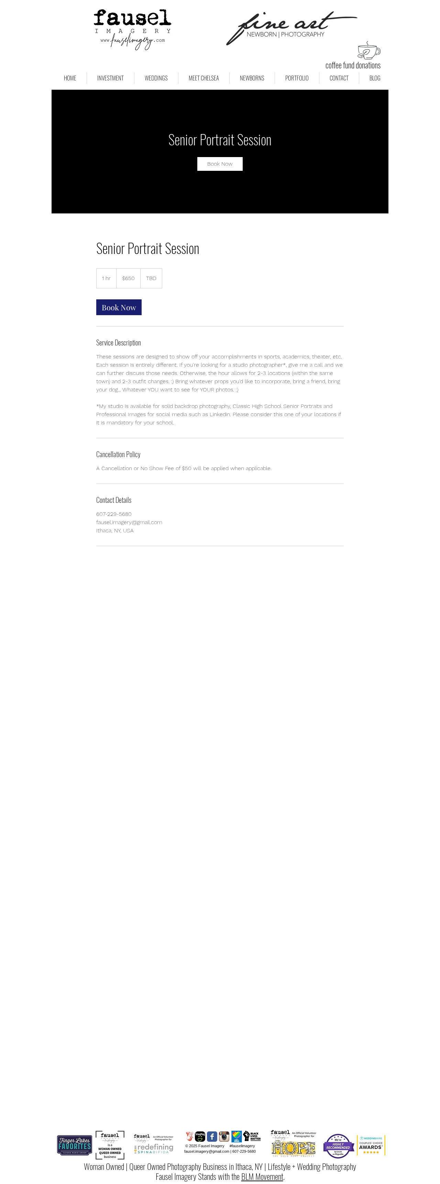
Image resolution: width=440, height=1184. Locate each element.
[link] (220, 164)
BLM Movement (262, 1176)
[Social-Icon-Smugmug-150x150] (200, 1136)
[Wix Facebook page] (212, 1136)
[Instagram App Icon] (224, 1136)
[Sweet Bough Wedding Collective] (188, 1136)
